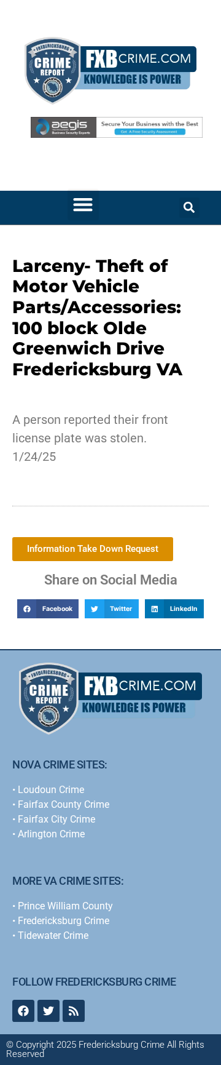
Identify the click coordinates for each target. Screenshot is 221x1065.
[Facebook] (23, 1011)
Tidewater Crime (53, 935)
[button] (83, 204)
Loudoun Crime (51, 790)
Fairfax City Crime (56, 819)
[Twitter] (48, 1011)
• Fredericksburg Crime (60, 921)
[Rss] (74, 1011)
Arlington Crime (51, 834)
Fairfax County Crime (63, 804)
